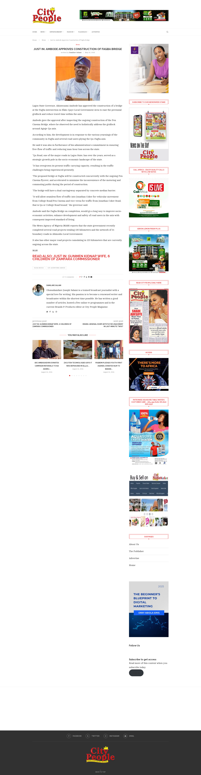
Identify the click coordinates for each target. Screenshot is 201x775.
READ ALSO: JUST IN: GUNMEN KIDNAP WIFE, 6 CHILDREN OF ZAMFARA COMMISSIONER (71, 257)
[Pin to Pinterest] (89, 277)
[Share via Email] (91, 277)
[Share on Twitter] (86, 277)
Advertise (96, 32)
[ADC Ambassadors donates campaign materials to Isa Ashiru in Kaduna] (46, 349)
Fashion (70, 32)
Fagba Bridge (39, 268)
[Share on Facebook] (84, 277)
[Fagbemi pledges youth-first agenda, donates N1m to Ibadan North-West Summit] (108, 349)
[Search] (167, 32)
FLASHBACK (82, 32)
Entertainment (56, 32)
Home (34, 32)
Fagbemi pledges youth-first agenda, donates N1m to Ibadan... (108, 366)
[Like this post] (81, 277)
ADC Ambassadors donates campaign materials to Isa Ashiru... (47, 366)
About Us (134, 544)
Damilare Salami (75, 52)
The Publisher (136, 551)
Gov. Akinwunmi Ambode (56, 268)
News (42, 32)
